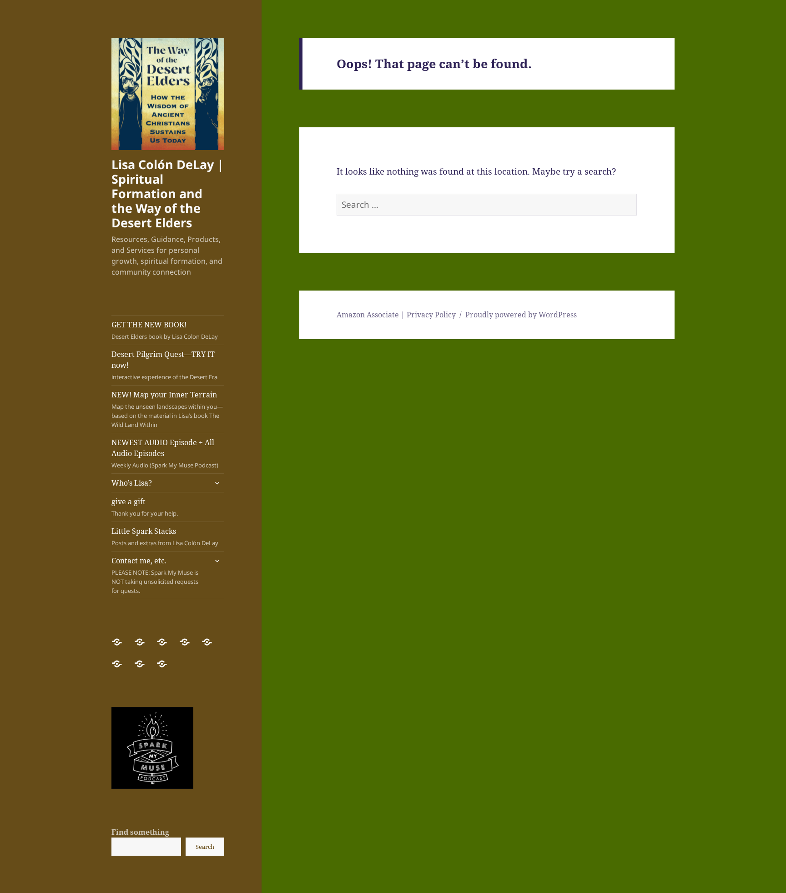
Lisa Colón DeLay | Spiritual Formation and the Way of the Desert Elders (167, 193)
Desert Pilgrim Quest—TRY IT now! (164, 365)
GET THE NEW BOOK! (164, 330)
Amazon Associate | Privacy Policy (396, 315)
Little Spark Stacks (164, 536)
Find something (140, 832)
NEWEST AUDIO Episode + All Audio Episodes (164, 453)
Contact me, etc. (154, 575)
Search (205, 847)
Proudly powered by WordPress (521, 315)
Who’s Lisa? (131, 483)
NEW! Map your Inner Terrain (167, 409)
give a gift (144, 507)
